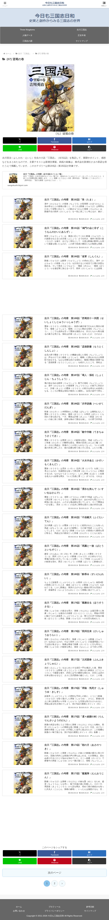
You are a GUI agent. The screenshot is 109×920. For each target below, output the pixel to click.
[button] (89, 148)
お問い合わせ (19, 911)
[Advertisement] (54, 293)
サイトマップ (90, 911)
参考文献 (90, 907)
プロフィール (54, 907)
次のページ (54, 872)
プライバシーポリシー (54, 911)
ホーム (19, 907)
